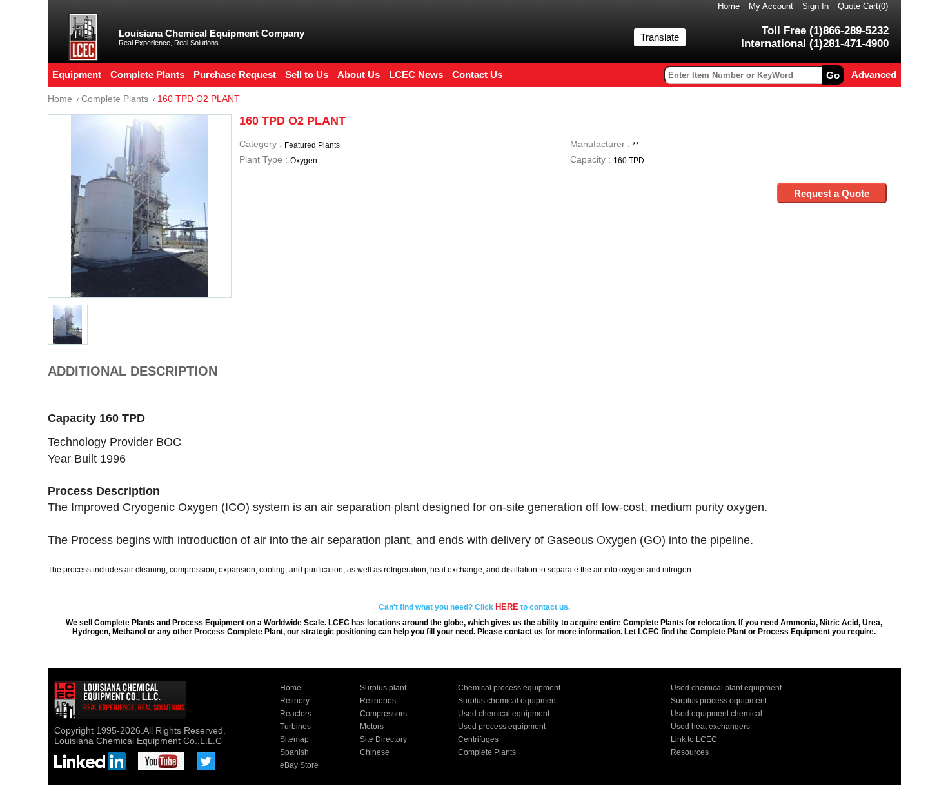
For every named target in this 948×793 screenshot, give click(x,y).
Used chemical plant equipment (726, 687)
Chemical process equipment (509, 687)
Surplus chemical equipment (508, 700)
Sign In (815, 6)
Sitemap (294, 739)
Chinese (375, 752)
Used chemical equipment (503, 713)
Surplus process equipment (719, 700)
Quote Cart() (863, 6)
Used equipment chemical (716, 713)
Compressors (383, 713)
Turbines (295, 726)
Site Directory (383, 739)
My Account (771, 6)
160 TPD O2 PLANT (198, 99)
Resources (690, 752)
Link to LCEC (694, 739)
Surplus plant (383, 687)
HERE (506, 607)
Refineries (378, 700)
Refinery (295, 700)
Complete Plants (114, 99)
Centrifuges (478, 739)
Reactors (295, 713)
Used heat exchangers (710, 726)
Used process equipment (502, 726)
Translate (659, 37)
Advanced (873, 74)
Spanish (294, 752)
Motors (372, 726)
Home (729, 6)
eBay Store (299, 765)
